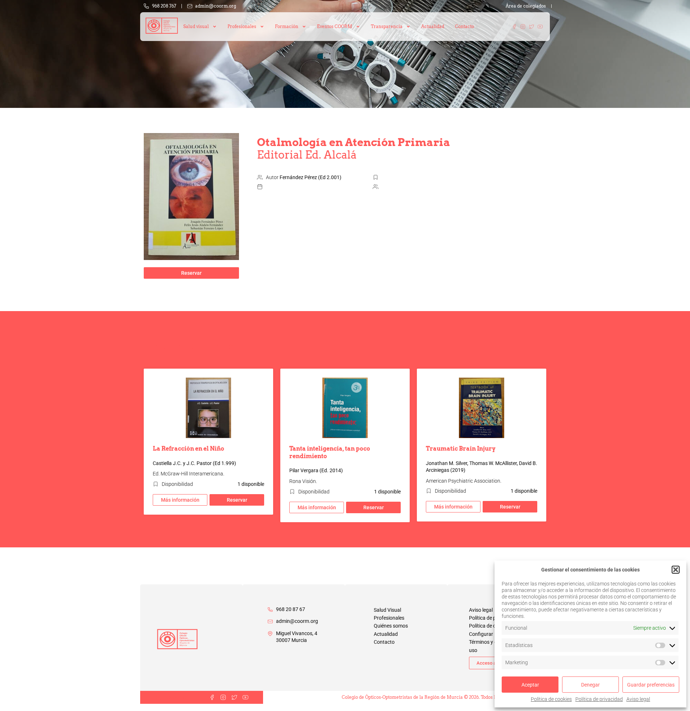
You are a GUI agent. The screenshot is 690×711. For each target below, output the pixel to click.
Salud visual (196, 26)
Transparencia (386, 26)
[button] (675, 569)
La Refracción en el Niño (188, 448)
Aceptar (530, 685)
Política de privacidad (599, 699)
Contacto (464, 26)
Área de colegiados (526, 6)
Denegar (590, 685)
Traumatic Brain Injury (461, 448)
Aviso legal (638, 699)
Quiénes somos (391, 626)
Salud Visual (387, 610)
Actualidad (432, 26)
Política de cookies (551, 699)
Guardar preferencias (651, 685)
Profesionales (389, 618)
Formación (286, 26)
